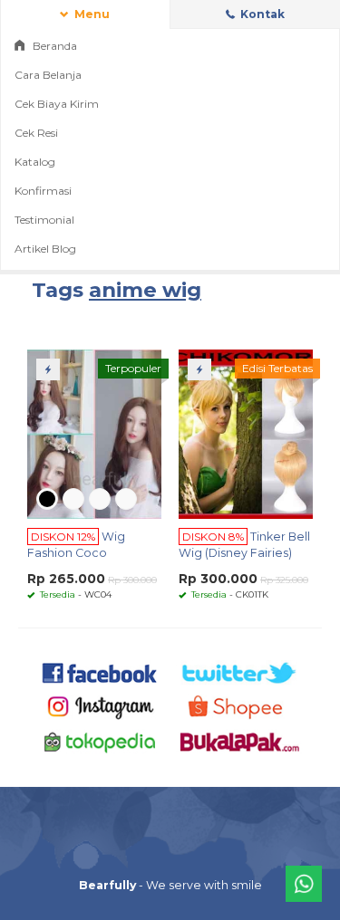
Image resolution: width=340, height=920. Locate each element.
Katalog (35, 161)
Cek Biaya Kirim (57, 103)
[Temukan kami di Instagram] (100, 707)
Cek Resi (36, 132)
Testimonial (44, 219)
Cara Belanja (48, 74)
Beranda (53, 46)
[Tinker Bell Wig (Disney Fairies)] (246, 433)
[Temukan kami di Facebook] (100, 672)
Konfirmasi (43, 190)
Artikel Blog (45, 248)
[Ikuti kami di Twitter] (239, 672)
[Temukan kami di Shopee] (239, 707)
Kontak (261, 14)
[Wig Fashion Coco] (94, 433)
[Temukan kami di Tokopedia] (100, 741)
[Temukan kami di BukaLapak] (239, 741)
